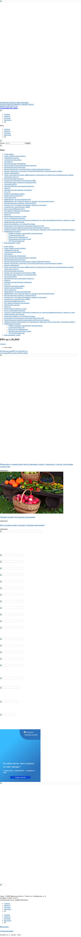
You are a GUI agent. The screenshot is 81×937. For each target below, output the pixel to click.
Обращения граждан (11, 158)
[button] (40, 126)
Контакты (7, 120)
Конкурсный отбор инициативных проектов (20, 165)
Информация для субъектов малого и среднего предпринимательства (29, 201)
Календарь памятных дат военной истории (19, 224)
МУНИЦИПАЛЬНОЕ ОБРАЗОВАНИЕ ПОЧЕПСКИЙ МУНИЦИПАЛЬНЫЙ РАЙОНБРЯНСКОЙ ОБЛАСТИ (17, 104)
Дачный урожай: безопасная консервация (17, 517)
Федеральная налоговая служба (19, 239)
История (7, 118)
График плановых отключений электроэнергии (25, 233)
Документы (8, 162)
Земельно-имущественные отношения (18, 190)
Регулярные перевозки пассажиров (16, 211)
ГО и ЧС (7, 192)
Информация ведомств (12, 231)
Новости (7, 116)
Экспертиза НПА (10, 184)
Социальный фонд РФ (16, 235)
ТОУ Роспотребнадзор (16, 241)
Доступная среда (10, 197)
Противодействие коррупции (14, 167)
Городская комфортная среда (14, 209)
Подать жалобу (20, 777)
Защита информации (11, 173)
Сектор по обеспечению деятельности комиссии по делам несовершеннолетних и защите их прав (39, 220)
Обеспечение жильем (12, 212)
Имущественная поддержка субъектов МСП (20, 203)
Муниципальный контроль (14, 179)
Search (2, 143)
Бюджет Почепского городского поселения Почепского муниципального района (33, 171)
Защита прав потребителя (13, 196)
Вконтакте (4, 927)
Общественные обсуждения (14, 222)
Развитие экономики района (14, 194)
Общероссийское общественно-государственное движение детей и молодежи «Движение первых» (39, 229)
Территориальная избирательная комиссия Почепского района (26, 228)
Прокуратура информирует (18, 237)
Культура (7, 214)
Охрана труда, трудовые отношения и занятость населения (25, 205)
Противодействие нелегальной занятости (19, 186)
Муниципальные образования (15, 163)
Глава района (9, 154)
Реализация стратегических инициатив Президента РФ (24, 226)
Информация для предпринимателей (17, 199)
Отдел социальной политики (14, 218)
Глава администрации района (15, 156)
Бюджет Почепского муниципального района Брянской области (27, 169)
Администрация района (12, 160)
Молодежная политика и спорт (15, 216)
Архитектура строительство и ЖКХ (17, 207)
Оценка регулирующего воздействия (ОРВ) (20, 180)
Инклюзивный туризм (12, 243)
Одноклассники (6, 931)
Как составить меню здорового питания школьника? (22, 525)
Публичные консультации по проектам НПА (20, 182)
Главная (7, 114)
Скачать (3, 344)
